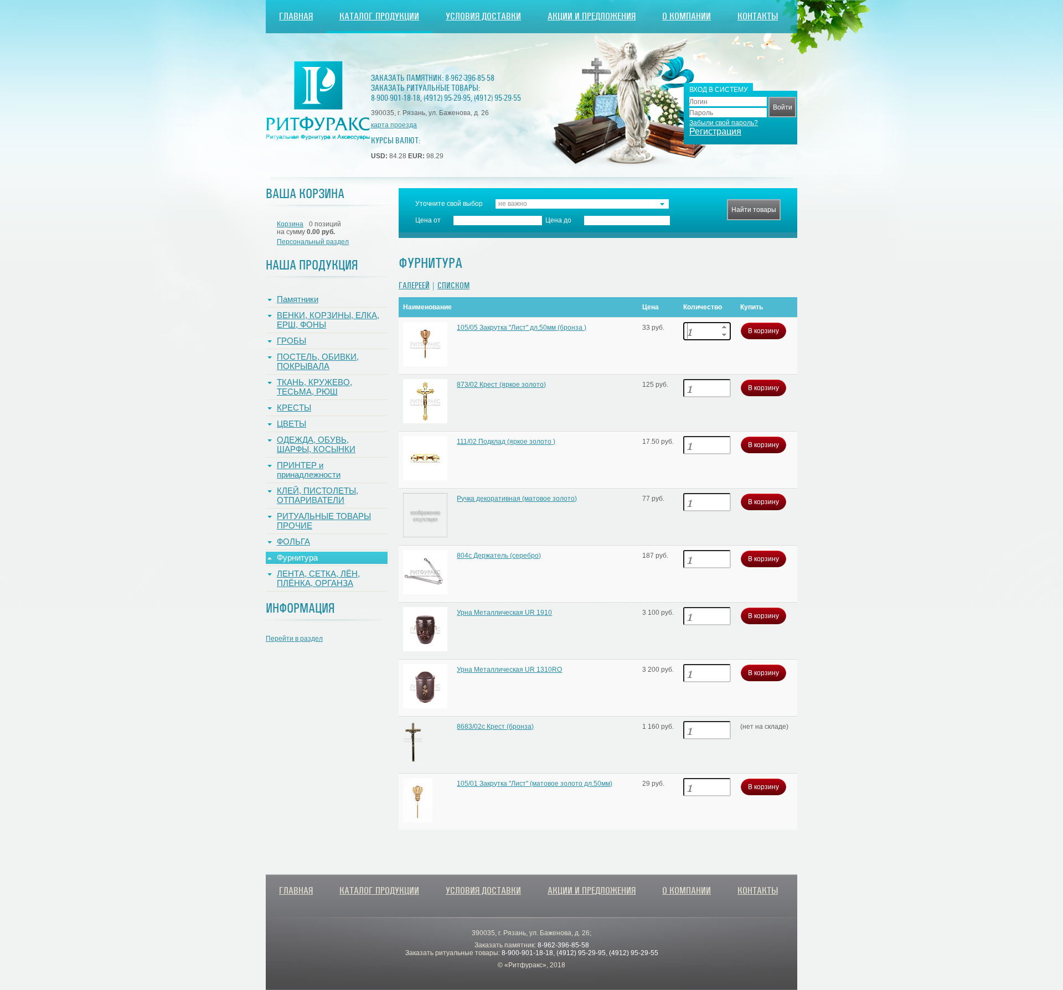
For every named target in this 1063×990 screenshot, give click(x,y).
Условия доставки (483, 16)
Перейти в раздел (294, 638)
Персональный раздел (313, 242)
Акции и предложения (592, 16)
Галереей (414, 286)
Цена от (428, 220)
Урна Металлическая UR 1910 (504, 612)
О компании (686, 16)
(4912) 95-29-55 (497, 98)
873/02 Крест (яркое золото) (501, 384)
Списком (453, 286)
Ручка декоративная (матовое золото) (517, 498)
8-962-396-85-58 (469, 78)
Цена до (558, 220)
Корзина (290, 224)
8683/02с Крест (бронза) (495, 726)
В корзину (763, 331)
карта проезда (394, 125)
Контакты (757, 16)
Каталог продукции (379, 16)
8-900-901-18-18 (395, 98)
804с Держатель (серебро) (499, 555)
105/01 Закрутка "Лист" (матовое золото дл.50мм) (534, 783)
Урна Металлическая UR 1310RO (509, 669)
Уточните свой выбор (449, 204)
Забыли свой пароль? (723, 123)
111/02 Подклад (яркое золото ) (506, 441)
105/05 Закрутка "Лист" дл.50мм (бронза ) (521, 327)
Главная (296, 16)
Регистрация (715, 131)
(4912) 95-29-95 (447, 98)
